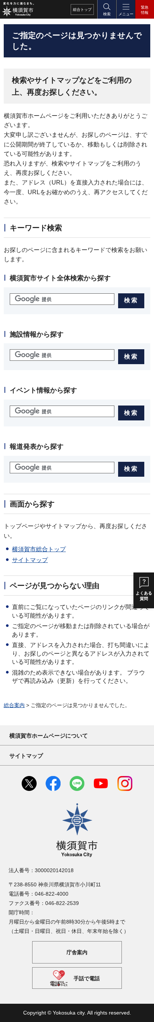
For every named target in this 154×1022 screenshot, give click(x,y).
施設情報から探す (37, 334)
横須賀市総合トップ (39, 549)
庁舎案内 (77, 952)
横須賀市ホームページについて (48, 735)
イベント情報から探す (43, 390)
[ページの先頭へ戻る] (142, 1010)
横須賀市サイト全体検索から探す (60, 278)
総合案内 (14, 705)
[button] (106, 9)
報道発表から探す (37, 446)
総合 (82, 9)
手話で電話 (87, 978)
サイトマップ (30, 560)
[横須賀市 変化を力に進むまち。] (18, 9)
